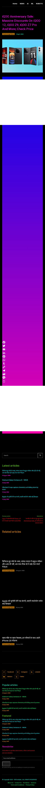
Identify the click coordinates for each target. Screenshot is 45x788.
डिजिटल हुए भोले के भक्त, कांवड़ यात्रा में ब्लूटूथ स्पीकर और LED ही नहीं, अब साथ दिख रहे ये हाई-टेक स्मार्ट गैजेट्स (21, 472)
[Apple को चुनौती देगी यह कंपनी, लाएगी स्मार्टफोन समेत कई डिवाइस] (22, 586)
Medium (9, 677)
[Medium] (4, 677)
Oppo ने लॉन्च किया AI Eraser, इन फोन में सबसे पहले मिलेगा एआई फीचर (11, 520)
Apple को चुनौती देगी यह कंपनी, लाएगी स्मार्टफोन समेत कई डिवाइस (20, 497)
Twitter (22, 677)
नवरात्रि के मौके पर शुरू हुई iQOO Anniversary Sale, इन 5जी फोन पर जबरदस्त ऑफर (33, 521)
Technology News (8, 34)
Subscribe (6, 764)
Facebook (10, 672)
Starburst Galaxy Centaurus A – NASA (15, 480)
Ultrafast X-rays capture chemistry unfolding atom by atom (20, 488)
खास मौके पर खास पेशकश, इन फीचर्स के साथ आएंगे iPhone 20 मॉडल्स (21, 639)
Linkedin (37, 672)
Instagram (24, 672)
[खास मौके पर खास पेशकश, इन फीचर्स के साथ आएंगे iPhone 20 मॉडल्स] (22, 623)
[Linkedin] (31, 672)
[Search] (40, 455)
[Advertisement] (22, 102)
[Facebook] (4, 672)
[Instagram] (18, 672)
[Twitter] (16, 677)
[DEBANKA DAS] (7, 441)
